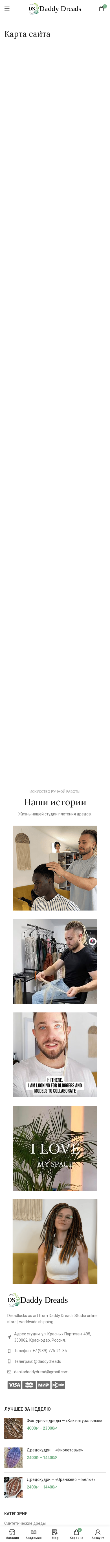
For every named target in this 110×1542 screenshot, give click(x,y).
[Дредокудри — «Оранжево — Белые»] (13, 1487)
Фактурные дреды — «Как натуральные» (64, 1420)
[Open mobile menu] (7, 8)
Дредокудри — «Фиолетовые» (55, 1450)
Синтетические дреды (25, 1523)
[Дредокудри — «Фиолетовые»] (13, 1457)
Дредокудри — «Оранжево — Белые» (61, 1479)
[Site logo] (55, 8)
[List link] (56, 1337)
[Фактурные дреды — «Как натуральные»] (13, 1428)
